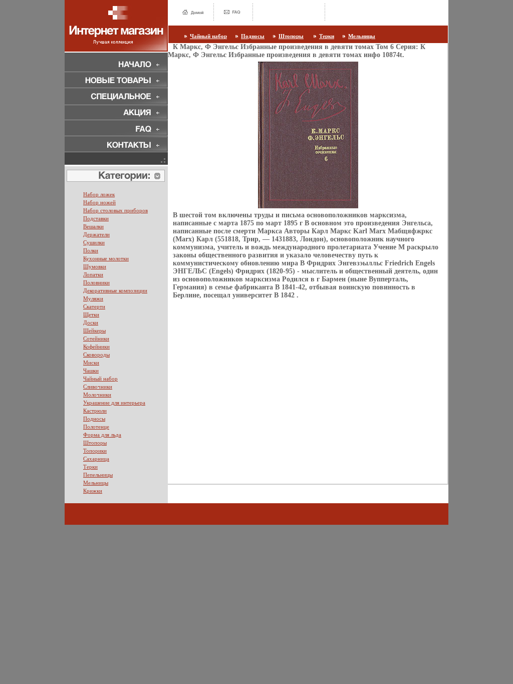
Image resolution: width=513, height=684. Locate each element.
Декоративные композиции (115, 290)
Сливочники (97, 387)
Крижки (92, 491)
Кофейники (96, 347)
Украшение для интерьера (114, 403)
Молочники (97, 395)
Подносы (253, 36)
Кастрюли (95, 411)
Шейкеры (94, 330)
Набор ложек (99, 194)
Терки (326, 36)
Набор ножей (99, 202)
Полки (90, 250)
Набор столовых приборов (115, 210)
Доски (90, 322)
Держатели (96, 234)
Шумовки (94, 266)
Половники (96, 282)
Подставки (96, 218)
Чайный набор (208, 36)
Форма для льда (102, 435)
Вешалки (93, 226)
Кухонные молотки (106, 258)
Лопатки (93, 274)
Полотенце (96, 427)
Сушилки (94, 242)
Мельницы (361, 36)
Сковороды (96, 355)
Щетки (91, 314)
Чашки (91, 371)
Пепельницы (98, 475)
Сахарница (96, 459)
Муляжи (93, 298)
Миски (91, 363)
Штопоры (291, 36)
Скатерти (94, 306)
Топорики (95, 451)
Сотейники (96, 338)
